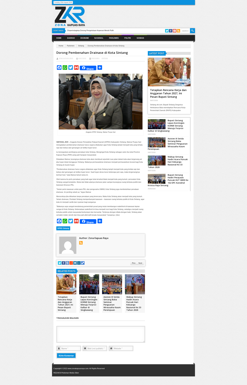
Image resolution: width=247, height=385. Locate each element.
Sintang (81, 46)
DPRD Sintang (63, 228)
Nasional (98, 38)
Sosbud (140, 38)
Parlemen (114, 38)
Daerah (71, 38)
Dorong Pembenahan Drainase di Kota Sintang (92, 52)
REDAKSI (57, 373)
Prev (134, 263)
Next (140, 263)
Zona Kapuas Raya (66, 58)
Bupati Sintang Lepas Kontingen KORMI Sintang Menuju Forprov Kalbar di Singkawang (89, 303)
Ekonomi (84, 38)
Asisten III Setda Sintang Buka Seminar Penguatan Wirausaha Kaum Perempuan (112, 303)
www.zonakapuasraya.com (78, 369)
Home (58, 38)
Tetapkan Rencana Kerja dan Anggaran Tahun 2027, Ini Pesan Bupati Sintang (65, 303)
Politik (127, 38)
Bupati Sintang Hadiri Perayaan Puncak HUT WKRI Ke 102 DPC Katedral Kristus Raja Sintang (168, 180)
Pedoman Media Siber (70, 373)
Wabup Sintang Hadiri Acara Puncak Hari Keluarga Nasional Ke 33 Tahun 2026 (134, 303)
